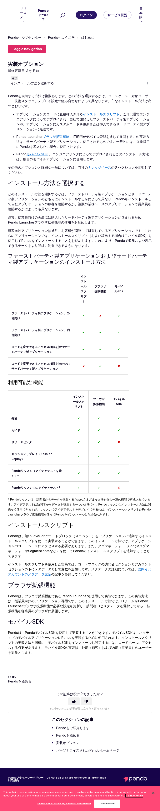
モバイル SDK (37, 154)
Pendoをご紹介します (73, 728)
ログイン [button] (86, 15)
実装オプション (67, 743)
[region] (80, 798)
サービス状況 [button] (118, 15)
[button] (62, 15)
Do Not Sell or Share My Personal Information (64, 803)
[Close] (153, 792)
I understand (107, 803)
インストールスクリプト (101, 114)
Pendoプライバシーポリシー (26, 777)
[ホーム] (137, 779)
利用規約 (13, 780)
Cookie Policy (134, 795)
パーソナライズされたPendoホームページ (88, 750)
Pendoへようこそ (61, 37)
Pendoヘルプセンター (24, 37)
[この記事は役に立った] (74, 701)
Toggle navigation (27, 49)
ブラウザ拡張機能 (56, 137)
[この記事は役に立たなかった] (86, 701)
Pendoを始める (68, 735)
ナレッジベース (99, 167)
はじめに (88, 37)
